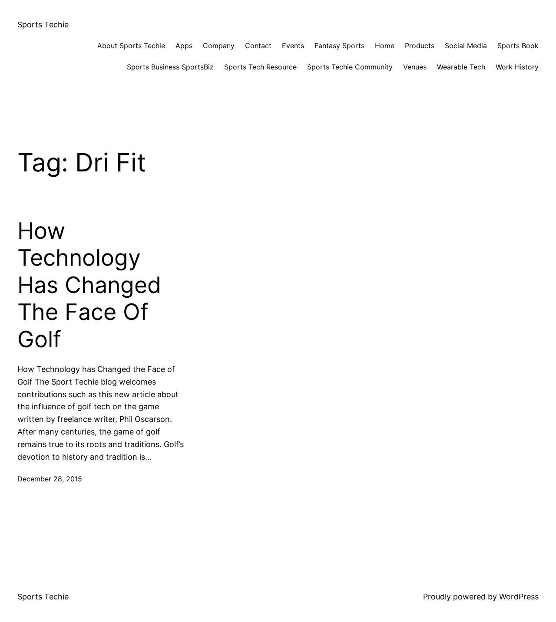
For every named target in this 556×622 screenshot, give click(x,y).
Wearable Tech (461, 67)
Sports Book (518, 45)
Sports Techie (43, 24)
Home (384, 45)
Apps (183, 45)
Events (293, 45)
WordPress (519, 596)
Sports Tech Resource (260, 67)
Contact (258, 45)
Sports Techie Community (350, 67)
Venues (415, 67)
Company (219, 45)
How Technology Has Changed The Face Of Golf (89, 285)
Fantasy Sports (339, 45)
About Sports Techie (131, 45)
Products (419, 45)
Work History (517, 67)
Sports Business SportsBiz (170, 67)
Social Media (466, 45)
